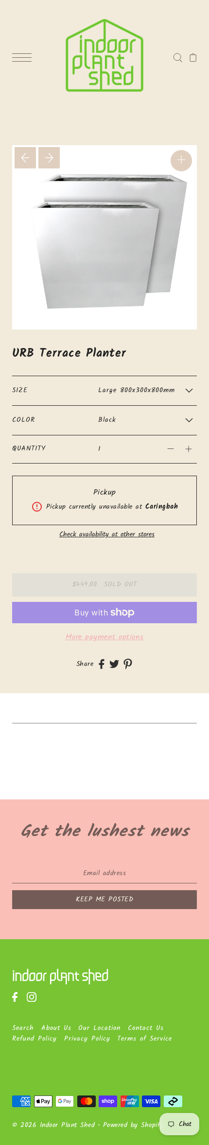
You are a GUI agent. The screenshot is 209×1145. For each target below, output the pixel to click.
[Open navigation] (24, 57)
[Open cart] (193, 57)
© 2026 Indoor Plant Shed (53, 1125)
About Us (56, 1028)
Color (23, 420)
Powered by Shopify (133, 1125)
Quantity (29, 449)
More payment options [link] (105, 637)
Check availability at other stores (107, 534)
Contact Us (146, 1028)
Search (23, 1028)
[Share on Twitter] (114, 664)
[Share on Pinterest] (127, 664)
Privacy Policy (87, 1039)
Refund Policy (34, 1039)
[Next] (49, 157)
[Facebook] (18, 1002)
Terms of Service (144, 1039)
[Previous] (25, 157)
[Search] (177, 57)
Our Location (99, 1028)
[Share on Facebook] (101, 664)
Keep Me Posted (104, 900)
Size (20, 390)
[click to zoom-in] (181, 160)
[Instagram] (35, 1002)
